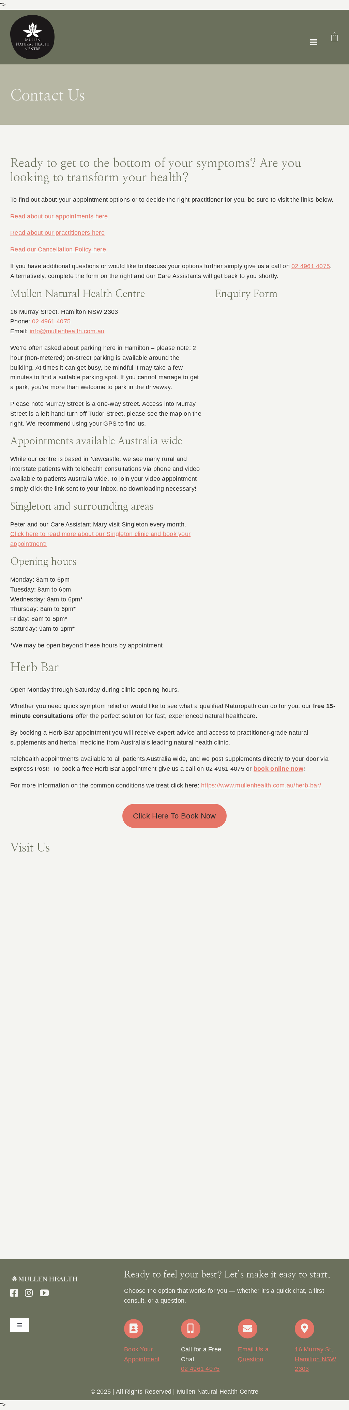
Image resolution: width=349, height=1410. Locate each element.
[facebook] (14, 1292)
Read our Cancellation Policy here (58, 249)
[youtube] (44, 1292)
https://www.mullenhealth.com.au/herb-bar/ (261, 785)
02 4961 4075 (310, 266)
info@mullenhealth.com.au (67, 331)
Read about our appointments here (59, 216)
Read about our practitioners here (57, 232)
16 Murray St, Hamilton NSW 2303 (315, 1359)
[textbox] (174, 1392)
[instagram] (29, 1292)
